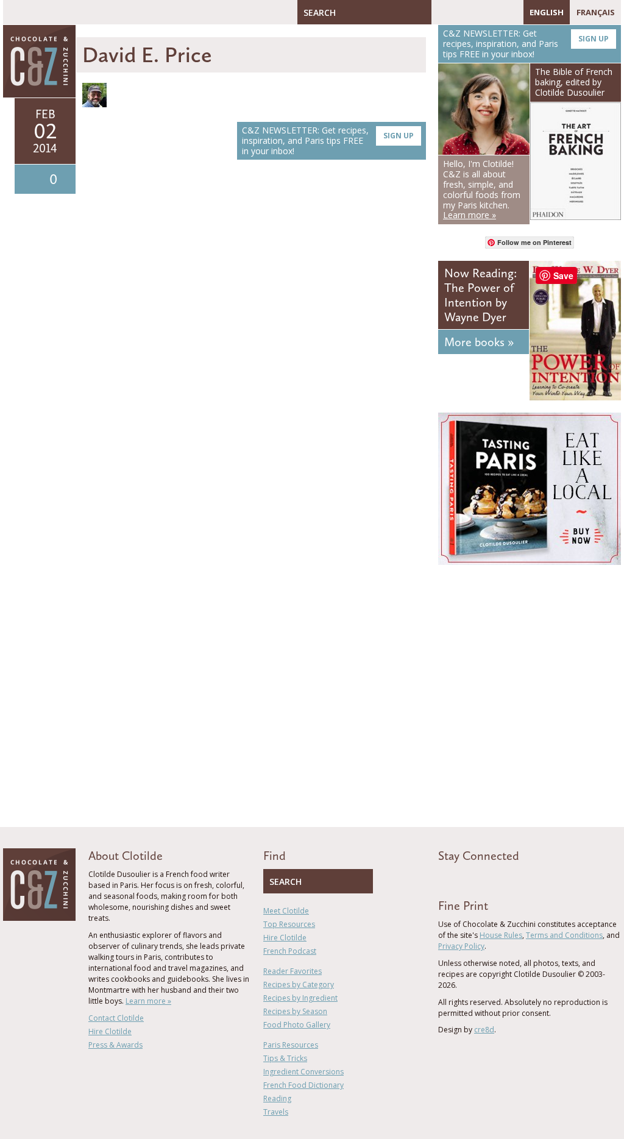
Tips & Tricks (285, 1058)
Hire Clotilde (110, 1031)
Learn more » (148, 1001)
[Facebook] (440, 12)
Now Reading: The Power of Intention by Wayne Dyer (480, 295)
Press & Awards (115, 1045)
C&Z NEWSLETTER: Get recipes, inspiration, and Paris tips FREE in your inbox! (328, 140)
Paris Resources (290, 1045)
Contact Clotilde (116, 1018)
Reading (277, 1098)
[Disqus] (254, 341)
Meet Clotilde (286, 911)
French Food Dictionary (303, 1085)
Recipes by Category (298, 984)
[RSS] (511, 12)
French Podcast (289, 951)
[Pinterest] (475, 12)
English (547, 12)
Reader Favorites (292, 971)
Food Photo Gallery (296, 1025)
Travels (275, 1112)
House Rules (501, 935)
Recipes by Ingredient (300, 998)
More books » (479, 342)
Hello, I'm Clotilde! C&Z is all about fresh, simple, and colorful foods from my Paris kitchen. (481, 189)
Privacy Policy (461, 946)
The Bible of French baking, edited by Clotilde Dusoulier (573, 82)
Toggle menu (15, 12)
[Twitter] (458, 12)
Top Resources (289, 924)
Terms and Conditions (564, 935)
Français (595, 12)
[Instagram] (493, 12)
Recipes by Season (295, 1011)
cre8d (484, 1029)
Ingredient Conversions (303, 1071)
